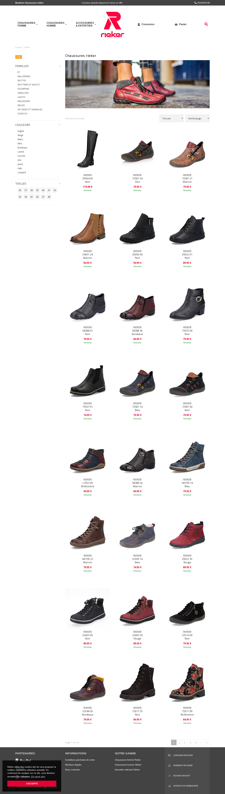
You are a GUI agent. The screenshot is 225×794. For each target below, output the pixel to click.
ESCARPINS (23, 88)
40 (43, 190)
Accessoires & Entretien (85, 24)
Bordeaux (22, 147)
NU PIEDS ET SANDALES (30, 109)
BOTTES (22, 80)
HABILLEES (23, 92)
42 (55, 190)
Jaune (20, 164)
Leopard (22, 172)
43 (20, 196)
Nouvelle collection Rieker (127, 769)
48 (49, 196)
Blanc (20, 139)
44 (25, 196)
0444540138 (203, 3)
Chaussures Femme (26, 24)
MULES (21, 105)
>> (207, 742)
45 (31, 196)
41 (49, 190)
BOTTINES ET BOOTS (29, 84)
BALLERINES (24, 76)
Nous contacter (72, 769)
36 (20, 190)
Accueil (18, 47)
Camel (21, 151)
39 (37, 190)
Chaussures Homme (55, 24)
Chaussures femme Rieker (128, 760)
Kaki (20, 168)
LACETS (21, 97)
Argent (21, 131)
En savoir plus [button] (38, 776)
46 (37, 196)
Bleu (20, 143)
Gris (19, 160)
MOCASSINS (24, 101)
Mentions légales (73, 764)
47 (43, 196)
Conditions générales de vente (80, 760)
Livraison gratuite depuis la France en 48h (102, 3)
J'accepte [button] (32, 783)
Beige (20, 135)
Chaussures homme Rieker (128, 764)
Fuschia (21, 155)
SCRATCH (22, 113)
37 (25, 190)
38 (31, 190)
